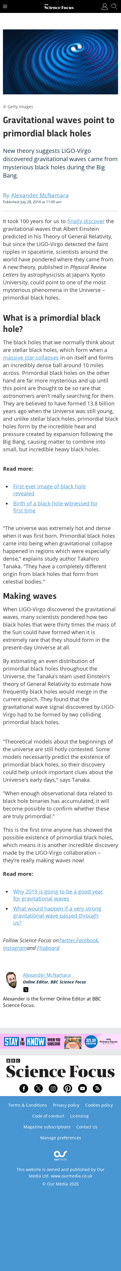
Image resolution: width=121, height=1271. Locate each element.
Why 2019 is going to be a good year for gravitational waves (58, 895)
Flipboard (48, 947)
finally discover (86, 221)
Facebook (87, 940)
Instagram (15, 947)
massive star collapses (31, 357)
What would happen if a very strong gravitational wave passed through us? (57, 915)
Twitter (67, 940)
